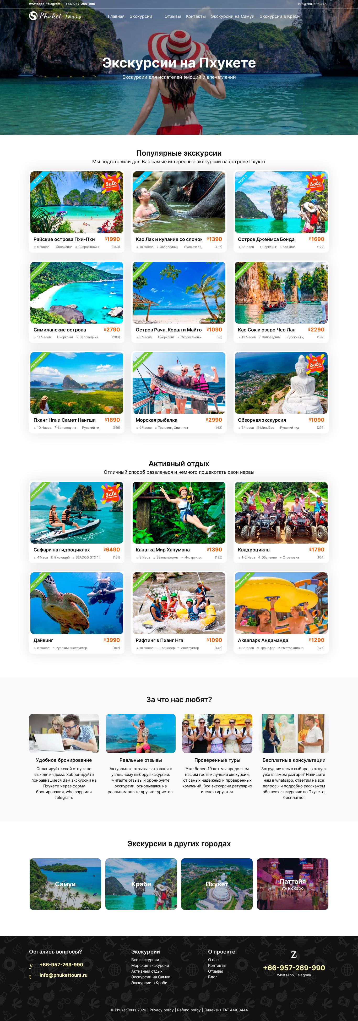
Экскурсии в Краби (280, 16)
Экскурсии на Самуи (232, 16)
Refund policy (189, 1010)
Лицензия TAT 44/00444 (226, 1010)
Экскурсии (142, 16)
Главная (116, 16)
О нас (213, 959)
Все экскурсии (145, 959)
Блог (212, 976)
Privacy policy (162, 1010)
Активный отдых (146, 971)
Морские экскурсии (150, 965)
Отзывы (173, 16)
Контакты (196, 16)
